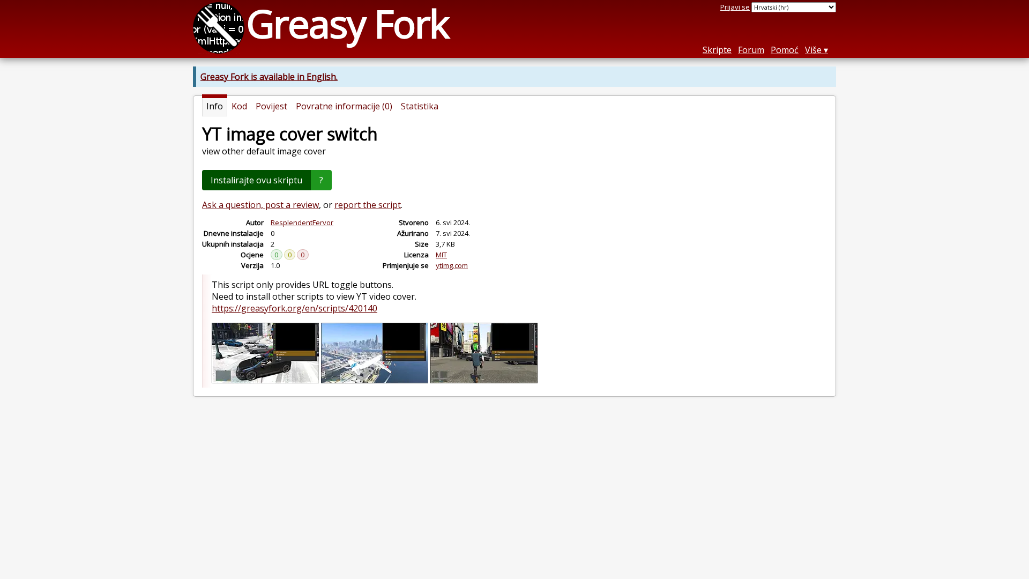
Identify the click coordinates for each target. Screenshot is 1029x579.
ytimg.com (452, 265)
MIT (441, 254)
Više (813, 50)
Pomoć (785, 50)
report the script (367, 205)
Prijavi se (735, 7)
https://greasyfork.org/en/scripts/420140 (294, 308)
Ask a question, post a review (260, 205)
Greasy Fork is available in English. (269, 77)
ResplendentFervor (302, 222)
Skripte (717, 50)
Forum (751, 50)
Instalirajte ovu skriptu (256, 180)
